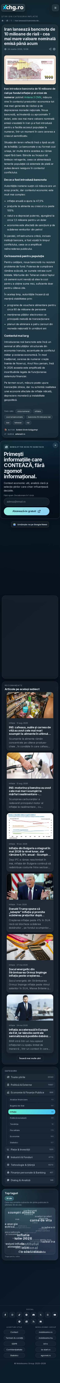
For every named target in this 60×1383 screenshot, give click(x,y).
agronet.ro (46, 1355)
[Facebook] (5, 1315)
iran (7, 423)
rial (28, 423)
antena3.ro (20, 434)
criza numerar (23, 411)
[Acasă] (3, 20)
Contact (14, 1332)
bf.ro (46, 1344)
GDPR (14, 1344)
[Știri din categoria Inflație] (11, 20)
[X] (40, 1315)
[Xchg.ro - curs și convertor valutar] (13, 8)
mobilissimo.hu (46, 1338)
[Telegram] (26, 1315)
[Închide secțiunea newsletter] (55, 445)
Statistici (14, 1355)
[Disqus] (30, 636)
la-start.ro (45, 1349)
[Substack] (26, 1321)
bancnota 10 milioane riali (39, 417)
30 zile (9, 1198)
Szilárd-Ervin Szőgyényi (27, 430)
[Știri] (7, 20)
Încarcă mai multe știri (30, 1058)
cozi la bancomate (14, 417)
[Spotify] (19, 1321)
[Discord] (33, 1315)
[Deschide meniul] (55, 7)
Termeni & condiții (14, 1338)
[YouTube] (55, 1315)
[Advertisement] (30, 563)
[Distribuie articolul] (50, 49)
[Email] (40, 1321)
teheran (18, 423)
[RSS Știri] (33, 1321)
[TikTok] (19, 1315)
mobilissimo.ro (45, 1332)
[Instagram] (12, 1315)
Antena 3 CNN (32, 97)
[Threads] (47, 1315)
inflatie (38, 411)
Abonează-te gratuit (24, 511)
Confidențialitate (14, 1349)
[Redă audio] (54, 49)
